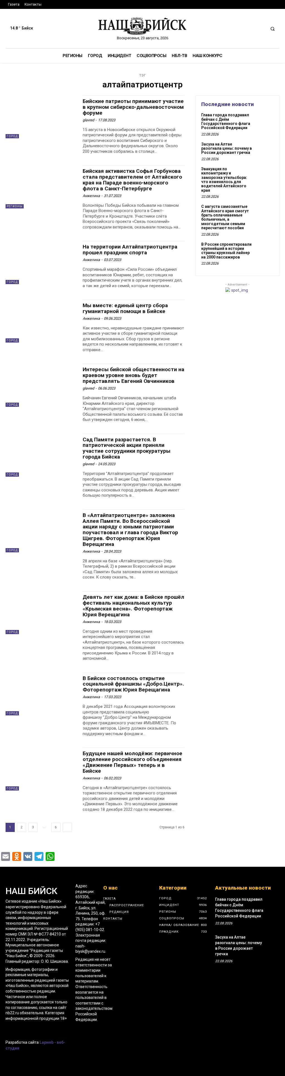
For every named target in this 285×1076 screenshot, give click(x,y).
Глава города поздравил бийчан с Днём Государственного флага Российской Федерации (225, 121)
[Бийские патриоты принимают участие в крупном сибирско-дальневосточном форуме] (41, 116)
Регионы (15, 206)
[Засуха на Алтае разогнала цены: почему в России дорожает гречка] (264, 150)
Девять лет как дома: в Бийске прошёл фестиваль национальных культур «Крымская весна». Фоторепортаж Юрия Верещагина (133, 606)
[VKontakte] (18, 1029)
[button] (272, 29)
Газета (109, 898)
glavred (88, 120)
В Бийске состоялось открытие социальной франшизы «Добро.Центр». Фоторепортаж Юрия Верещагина (133, 684)
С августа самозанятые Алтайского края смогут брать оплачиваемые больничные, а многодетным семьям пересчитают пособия (225, 217)
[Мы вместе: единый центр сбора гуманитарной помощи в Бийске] (41, 321)
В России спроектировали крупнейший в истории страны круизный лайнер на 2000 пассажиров (226, 250)
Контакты (112, 918)
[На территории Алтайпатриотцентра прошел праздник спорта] (41, 262)
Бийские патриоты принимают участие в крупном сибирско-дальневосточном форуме (133, 107)
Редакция (119, 912)
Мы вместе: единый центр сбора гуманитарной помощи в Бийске (125, 308)
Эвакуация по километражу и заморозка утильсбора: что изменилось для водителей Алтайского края (224, 180)
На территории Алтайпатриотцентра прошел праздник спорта (130, 249)
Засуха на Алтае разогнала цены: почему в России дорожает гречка (226, 148)
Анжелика (91, 196)
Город (12, 136)
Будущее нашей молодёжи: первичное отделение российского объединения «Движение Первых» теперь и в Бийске (132, 762)
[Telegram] (9, 1029)
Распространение (126, 905)
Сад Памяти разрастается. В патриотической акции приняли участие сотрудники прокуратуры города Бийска (126, 448)
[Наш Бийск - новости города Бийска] (142, 26)
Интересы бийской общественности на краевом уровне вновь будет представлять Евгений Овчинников (133, 375)
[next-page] (67, 827)
